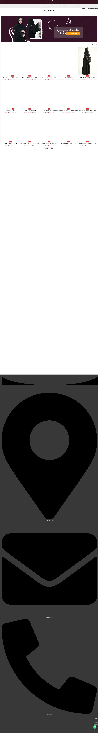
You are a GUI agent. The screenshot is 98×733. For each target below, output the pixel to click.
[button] (94, 727)
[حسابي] (4, 2)
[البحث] (94, 2)
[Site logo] (49, 1)
